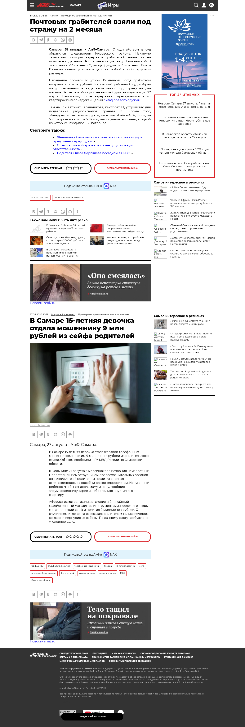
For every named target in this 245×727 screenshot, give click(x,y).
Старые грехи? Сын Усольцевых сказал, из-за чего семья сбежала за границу (191, 253)
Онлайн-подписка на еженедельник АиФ (165, 653)
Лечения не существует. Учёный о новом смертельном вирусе (190, 322)
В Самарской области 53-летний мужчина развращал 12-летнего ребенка (65, 228)
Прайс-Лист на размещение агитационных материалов (126, 657)
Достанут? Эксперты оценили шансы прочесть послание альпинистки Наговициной (192, 240)
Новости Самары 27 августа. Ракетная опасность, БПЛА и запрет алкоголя (184, 105)
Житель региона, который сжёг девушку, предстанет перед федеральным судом (125, 240)
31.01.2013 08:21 (38, 15)
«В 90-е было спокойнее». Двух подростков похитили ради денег (190, 189)
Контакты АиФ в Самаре (178, 657)
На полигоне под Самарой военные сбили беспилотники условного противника (184, 166)
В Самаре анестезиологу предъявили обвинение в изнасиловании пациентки (62, 252)
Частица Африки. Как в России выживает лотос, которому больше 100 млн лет (191, 203)
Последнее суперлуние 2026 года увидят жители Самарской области (184, 151)
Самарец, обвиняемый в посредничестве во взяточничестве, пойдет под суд (126, 228)
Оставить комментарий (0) (122, 168)
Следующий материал (92, 716)
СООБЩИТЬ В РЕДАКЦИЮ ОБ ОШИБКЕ (130, 661)
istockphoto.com (40, 425)
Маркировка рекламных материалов (82, 661)
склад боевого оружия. (122, 100)
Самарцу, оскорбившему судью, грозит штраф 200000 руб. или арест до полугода (65, 240)
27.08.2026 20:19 (39, 314)
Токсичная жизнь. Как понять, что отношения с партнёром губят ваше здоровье (184, 121)
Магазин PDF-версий (124, 653)
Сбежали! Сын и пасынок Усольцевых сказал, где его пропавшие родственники (192, 228)
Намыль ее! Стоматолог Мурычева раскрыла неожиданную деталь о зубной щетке (191, 361)
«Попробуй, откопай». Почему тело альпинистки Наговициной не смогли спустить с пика (191, 349)
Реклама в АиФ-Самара (74, 657)
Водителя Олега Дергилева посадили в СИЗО (93, 153)
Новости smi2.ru (42, 303)
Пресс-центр (99, 653)
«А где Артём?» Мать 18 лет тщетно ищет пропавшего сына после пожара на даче (191, 336)
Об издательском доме (74, 653)
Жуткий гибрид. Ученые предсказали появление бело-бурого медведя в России (192, 215)
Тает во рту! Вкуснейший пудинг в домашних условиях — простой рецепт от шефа (190, 374)
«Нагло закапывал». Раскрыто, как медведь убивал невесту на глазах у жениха (191, 387)
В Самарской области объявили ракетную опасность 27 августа (184, 136)
